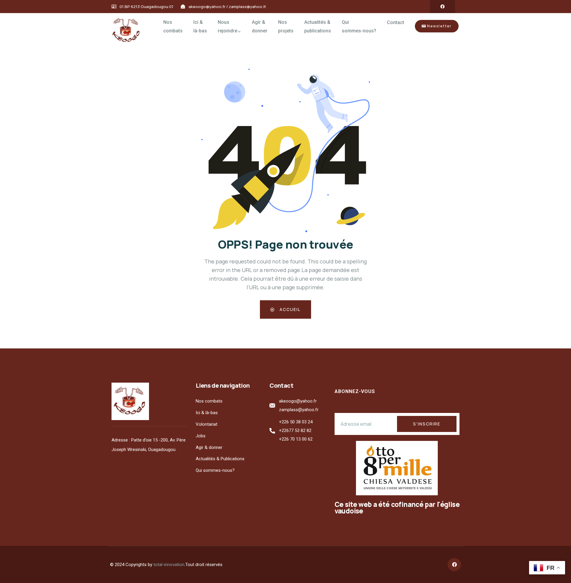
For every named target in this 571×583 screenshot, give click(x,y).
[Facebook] (442, 6)
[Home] (128, 30)
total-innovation (168, 564)
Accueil (289, 309)
